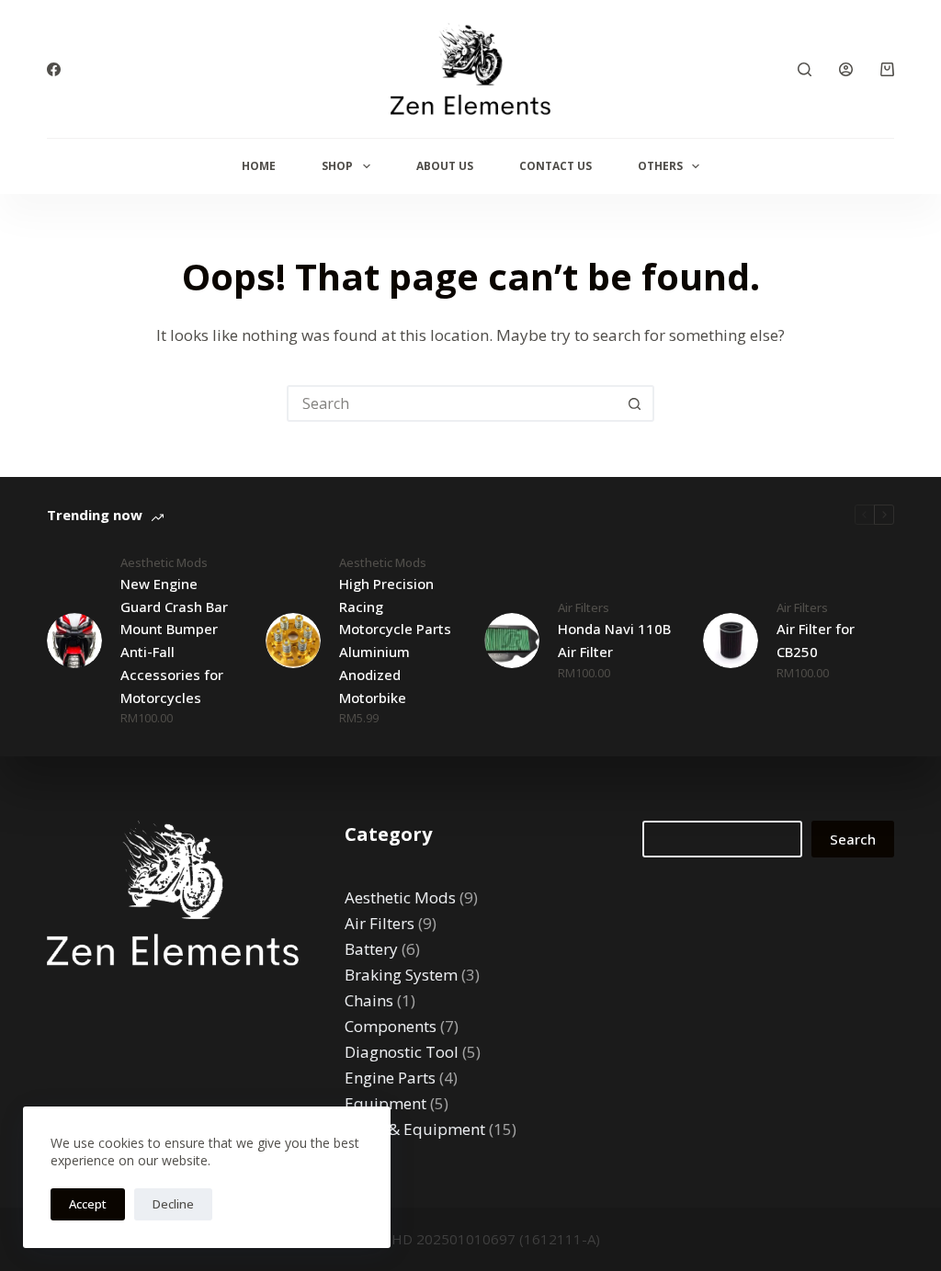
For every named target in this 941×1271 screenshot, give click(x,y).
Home (259, 166)
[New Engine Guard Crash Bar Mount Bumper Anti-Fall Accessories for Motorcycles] (74, 640)
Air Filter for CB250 (816, 640)
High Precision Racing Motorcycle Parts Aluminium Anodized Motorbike (395, 640)
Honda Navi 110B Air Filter (614, 640)
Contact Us (555, 166)
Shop (337, 166)
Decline (173, 1204)
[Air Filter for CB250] (730, 640)
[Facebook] (54, 69)
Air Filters (583, 607)
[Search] (804, 69)
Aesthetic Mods (164, 562)
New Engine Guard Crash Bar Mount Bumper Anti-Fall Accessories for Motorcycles (174, 640)
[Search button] (634, 403)
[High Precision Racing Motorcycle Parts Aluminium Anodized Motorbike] (293, 640)
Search (853, 839)
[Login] (846, 69)
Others (660, 166)
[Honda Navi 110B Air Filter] (511, 640)
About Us (444, 166)
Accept (88, 1204)
